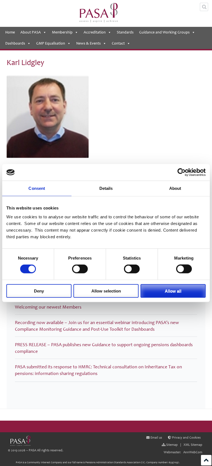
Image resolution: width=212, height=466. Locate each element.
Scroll (206, 460)
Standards (125, 32)
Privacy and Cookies (186, 438)
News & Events (88, 43)
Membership (62, 32)
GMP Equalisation (50, 43)
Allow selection (106, 290)
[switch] (80, 269)
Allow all (173, 290)
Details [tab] (106, 188)
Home (10, 32)
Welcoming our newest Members (48, 307)
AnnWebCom (192, 452)
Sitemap (171, 445)
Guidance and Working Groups (164, 32)
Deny (39, 290)
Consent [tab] (36, 188)
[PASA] (20, 441)
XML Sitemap (193, 445)
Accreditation (95, 32)
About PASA (30, 32)
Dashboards (15, 43)
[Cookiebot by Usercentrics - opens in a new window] (181, 172)
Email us (156, 438)
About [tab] (175, 188)
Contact (118, 43)
